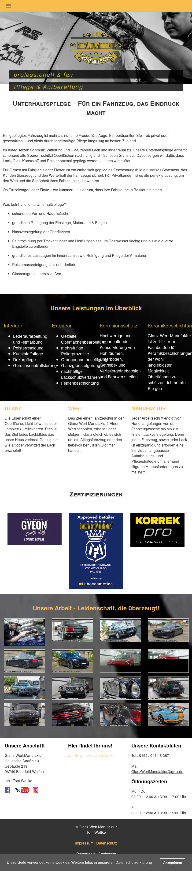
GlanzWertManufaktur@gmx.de (157, 771)
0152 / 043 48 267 (154, 755)
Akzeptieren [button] (172, 862)
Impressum (84, 843)
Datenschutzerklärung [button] (133, 862)
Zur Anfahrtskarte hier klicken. (93, 755)
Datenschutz (106, 843)
